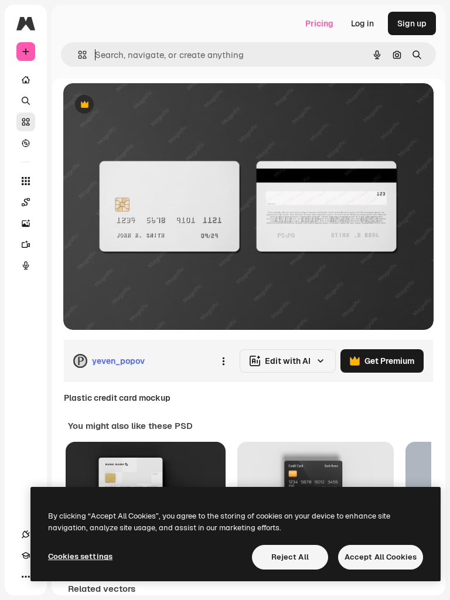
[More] (25, 576)
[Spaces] (25, 202)
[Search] (25, 100)
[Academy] (25, 555)
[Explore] (25, 143)
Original (138, 105)
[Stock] (25, 121)
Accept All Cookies (381, 557)
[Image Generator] (25, 223)
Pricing (319, 23)
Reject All (290, 557)
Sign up (412, 23)
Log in (362, 23)
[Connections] (25, 534)
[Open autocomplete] (78, 54)
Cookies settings (80, 556)
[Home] (25, 79)
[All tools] (25, 181)
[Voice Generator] (25, 265)
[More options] (223, 361)
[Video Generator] (25, 244)
